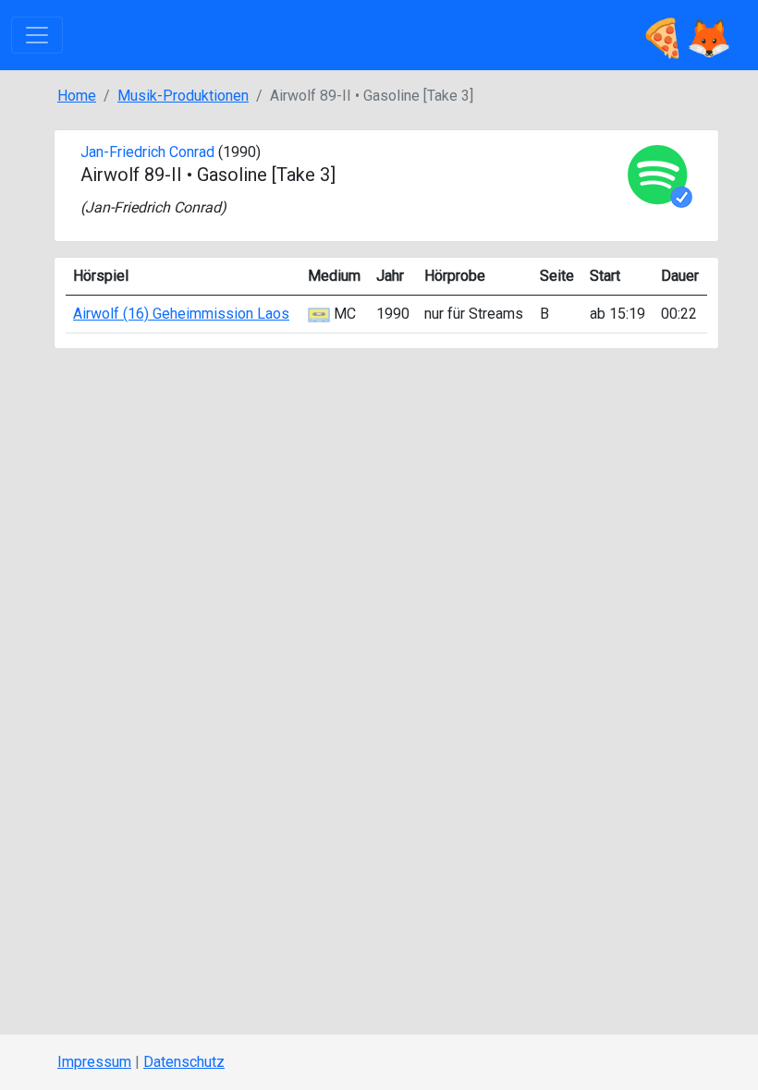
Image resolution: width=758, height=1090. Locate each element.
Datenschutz (184, 1062)
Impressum (94, 1062)
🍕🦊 (686, 34)
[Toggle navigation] (37, 35)
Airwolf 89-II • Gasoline (173, 175)
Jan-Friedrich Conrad (147, 152)
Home (76, 95)
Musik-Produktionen (183, 95)
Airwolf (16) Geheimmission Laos (181, 313)
